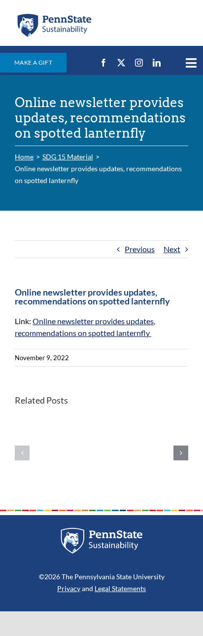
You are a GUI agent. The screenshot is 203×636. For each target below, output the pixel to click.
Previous (140, 249)
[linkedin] (157, 63)
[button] (22, 453)
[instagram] (139, 63)
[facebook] (103, 63)
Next (172, 249)
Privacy (68, 588)
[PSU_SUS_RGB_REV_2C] (101, 531)
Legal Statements (120, 588)
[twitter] (121, 63)
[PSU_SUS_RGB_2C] (54, 16)
